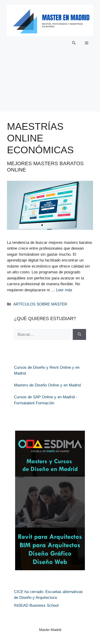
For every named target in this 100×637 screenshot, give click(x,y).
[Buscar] (79, 334)
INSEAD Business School (36, 605)
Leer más (64, 290)
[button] (73, 43)
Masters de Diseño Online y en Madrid (47, 385)
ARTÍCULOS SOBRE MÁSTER (40, 304)
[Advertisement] (50, 84)
